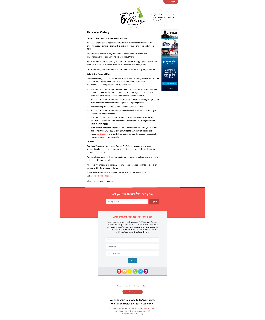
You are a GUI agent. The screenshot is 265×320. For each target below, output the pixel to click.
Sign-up (154, 202)
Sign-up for (170, 1)
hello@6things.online (132, 292)
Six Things (119, 311)
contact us (101, 134)
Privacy (136, 286)
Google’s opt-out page (101, 176)
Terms (145, 286)
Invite (133, 260)
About (128, 286)
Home (119, 286)
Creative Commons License (145, 308)
